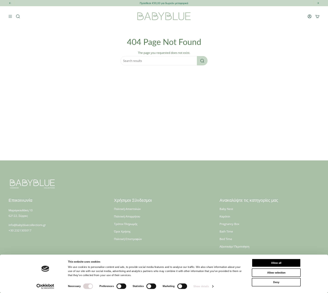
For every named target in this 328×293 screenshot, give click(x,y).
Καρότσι (225, 216)
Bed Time (226, 239)
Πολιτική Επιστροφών (128, 239)
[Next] (317, 3)
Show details (201, 286)
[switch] (121, 286)
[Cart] (317, 16)
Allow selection (276, 272)
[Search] (202, 60)
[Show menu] (10, 16)
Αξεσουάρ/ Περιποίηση (234, 246)
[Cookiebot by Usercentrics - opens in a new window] (45, 286)
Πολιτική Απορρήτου (127, 216)
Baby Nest (226, 209)
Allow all (276, 262)
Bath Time (226, 231)
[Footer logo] (32, 184)
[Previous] (10, 3)
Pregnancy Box (229, 224)
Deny (276, 282)
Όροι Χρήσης (122, 231)
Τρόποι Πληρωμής (126, 224)
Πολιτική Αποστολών (127, 209)
